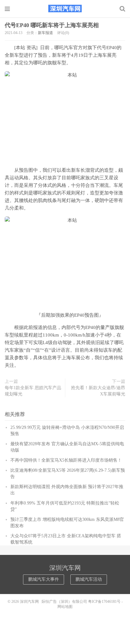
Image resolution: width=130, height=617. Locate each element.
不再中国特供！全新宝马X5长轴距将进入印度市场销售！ (66, 460)
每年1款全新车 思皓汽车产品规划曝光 (33, 390)
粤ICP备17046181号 (104, 601)
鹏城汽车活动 (88, 579)
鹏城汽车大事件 (43, 579)
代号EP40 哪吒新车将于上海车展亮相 (52, 25)
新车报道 (45, 33)
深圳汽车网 (65, 8)
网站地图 (65, 606)
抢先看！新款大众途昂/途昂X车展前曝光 (98, 390)
